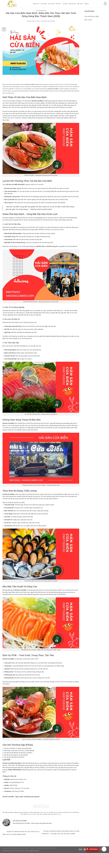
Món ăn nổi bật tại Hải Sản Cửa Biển (14, 502)
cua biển (51, 812)
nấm (41, 814)
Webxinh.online (34, 850)
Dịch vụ (86, 19)
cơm (44, 812)
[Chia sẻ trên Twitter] (37, 806)
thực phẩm (53, 814)
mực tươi (33, 814)
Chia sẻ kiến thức (41, 10)
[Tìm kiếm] (31, 3)
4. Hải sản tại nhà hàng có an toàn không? (15, 755)
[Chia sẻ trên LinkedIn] (47, 806)
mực (29, 814)
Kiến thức (80, 3)
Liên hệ (86, 3)
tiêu (57, 814)
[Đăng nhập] (101, 4)
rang (49, 814)
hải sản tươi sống (63, 84)
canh (41, 812)
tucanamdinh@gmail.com (16, 782)
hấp (24, 814)
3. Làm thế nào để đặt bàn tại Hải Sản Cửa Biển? (17, 752)
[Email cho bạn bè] (41, 806)
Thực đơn (51, 3)
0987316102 (13, 785)
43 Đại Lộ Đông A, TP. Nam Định (19, 788)
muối (38, 814)
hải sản (55, 812)
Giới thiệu (44, 3)
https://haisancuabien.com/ (68, 767)
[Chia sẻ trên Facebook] (34, 806)
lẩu (27, 814)
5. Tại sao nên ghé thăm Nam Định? (13, 757)
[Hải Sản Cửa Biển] (15, 4)
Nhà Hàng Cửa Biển (18, 791)
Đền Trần (11, 107)
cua (47, 812)
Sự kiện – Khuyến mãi (69, 3)
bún (39, 812)
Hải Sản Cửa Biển (29, 84)
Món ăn (57, 3)
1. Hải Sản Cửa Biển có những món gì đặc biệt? (17, 748)
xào (60, 814)
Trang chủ (36, 3)
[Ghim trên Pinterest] (44, 806)
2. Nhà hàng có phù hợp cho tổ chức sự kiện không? (18, 750)
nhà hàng (44, 814)
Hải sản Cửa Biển (50, 21)
